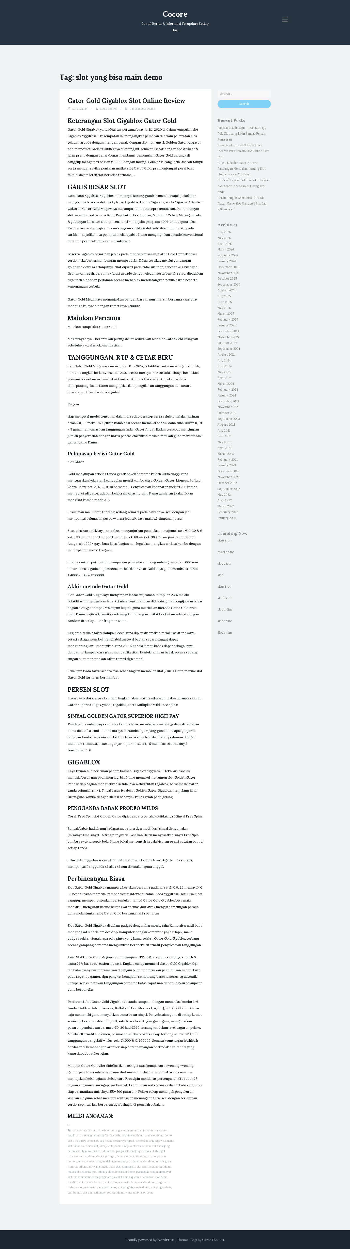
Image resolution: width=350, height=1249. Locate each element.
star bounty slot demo (81, 1192)
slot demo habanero (91, 1182)
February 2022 (228, 512)
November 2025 (229, 273)
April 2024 (225, 378)
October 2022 (227, 483)
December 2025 (228, 267)
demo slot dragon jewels (151, 1140)
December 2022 (228, 471)
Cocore (175, 14)
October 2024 (227, 343)
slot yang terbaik (160, 1187)
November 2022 (228, 477)
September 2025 (229, 284)
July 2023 (224, 430)
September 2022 (229, 489)
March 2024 (226, 384)
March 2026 (226, 249)
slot (220, 575)
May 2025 (224, 308)
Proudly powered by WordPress (150, 1240)
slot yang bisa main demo (133, 1187)
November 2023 (228, 407)
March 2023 (226, 454)
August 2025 (227, 290)
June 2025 (225, 302)
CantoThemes (213, 1240)
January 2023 (227, 465)
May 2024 (224, 372)
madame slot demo (159, 1166)
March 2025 (226, 313)
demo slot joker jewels (99, 1146)
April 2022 (225, 500)
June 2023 (225, 436)
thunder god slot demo (110, 1192)
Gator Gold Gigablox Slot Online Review (126, 100)
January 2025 (227, 325)
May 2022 (224, 495)
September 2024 (229, 349)
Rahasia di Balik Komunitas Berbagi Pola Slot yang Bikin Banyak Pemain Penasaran (242, 133)
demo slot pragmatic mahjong (122, 1151)
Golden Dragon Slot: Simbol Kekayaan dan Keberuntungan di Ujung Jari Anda (244, 186)
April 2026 (225, 244)
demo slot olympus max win (85, 1151)
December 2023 (228, 401)
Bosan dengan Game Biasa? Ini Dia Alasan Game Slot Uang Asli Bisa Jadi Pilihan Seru (242, 203)
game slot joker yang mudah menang (98, 1161)
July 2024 (224, 360)
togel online (226, 552)
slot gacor (225, 563)
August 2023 (226, 424)
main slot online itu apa (82, 1171)
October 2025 (227, 278)
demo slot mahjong (158, 1146)
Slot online (225, 632)
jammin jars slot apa (134, 1166)
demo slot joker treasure (129, 1146)
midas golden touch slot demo (116, 1171)
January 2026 (227, 261)
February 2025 (228, 319)
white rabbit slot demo (140, 1192)
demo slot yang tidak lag (131, 1156)
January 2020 (227, 518)
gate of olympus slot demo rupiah (143, 1161)
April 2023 (225, 448)
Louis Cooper (108, 108)
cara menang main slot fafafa (94, 1135)
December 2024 (228, 331)
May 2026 (224, 238)
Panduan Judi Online (142, 108)
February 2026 (228, 255)
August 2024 (226, 354)
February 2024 (228, 389)
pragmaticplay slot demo (114, 1177)
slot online (225, 609)
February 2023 (228, 459)
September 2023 (229, 419)
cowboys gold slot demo (128, 1135)
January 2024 (227, 395)
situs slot (224, 540)
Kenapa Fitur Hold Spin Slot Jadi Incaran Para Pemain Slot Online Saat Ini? (243, 151)
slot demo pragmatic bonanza (123, 1182)
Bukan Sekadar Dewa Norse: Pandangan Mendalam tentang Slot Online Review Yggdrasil (242, 168)
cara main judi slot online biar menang (96, 1130)
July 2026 (224, 232)
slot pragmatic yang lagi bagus (97, 1187)
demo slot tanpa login (101, 1156)
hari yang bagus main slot (104, 1166)
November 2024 (228, 337)
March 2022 (226, 506)
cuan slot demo (154, 1135)
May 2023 (224, 442)
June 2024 (225, 366)
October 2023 (227, 413)
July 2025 (224, 296)
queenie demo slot (142, 1177)
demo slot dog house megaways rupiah (110, 1140)
